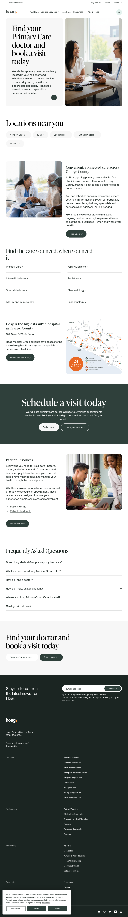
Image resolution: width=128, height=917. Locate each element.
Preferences (15, 908)
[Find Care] (54, 97)
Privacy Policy (109, 697)
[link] (11, 12)
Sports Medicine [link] (15, 290)
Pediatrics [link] (73, 278)
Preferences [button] (46, 903)
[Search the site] (119, 12)
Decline (36, 908)
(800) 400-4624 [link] (14, 735)
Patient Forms (18, 506)
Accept (57, 908)
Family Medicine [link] (77, 266)
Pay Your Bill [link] (96, 3)
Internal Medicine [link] (16, 278)
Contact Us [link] (117, 3)
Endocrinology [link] (76, 302)
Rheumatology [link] (76, 290)
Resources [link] (78, 12)
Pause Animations (15, 3)
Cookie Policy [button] (55, 900)
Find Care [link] (34, 12)
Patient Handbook (20, 511)
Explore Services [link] (49, 12)
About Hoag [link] (93, 12)
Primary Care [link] (13, 266)
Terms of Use (68, 700)
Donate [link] (107, 3)
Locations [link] (66, 12)
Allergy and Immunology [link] (20, 302)
